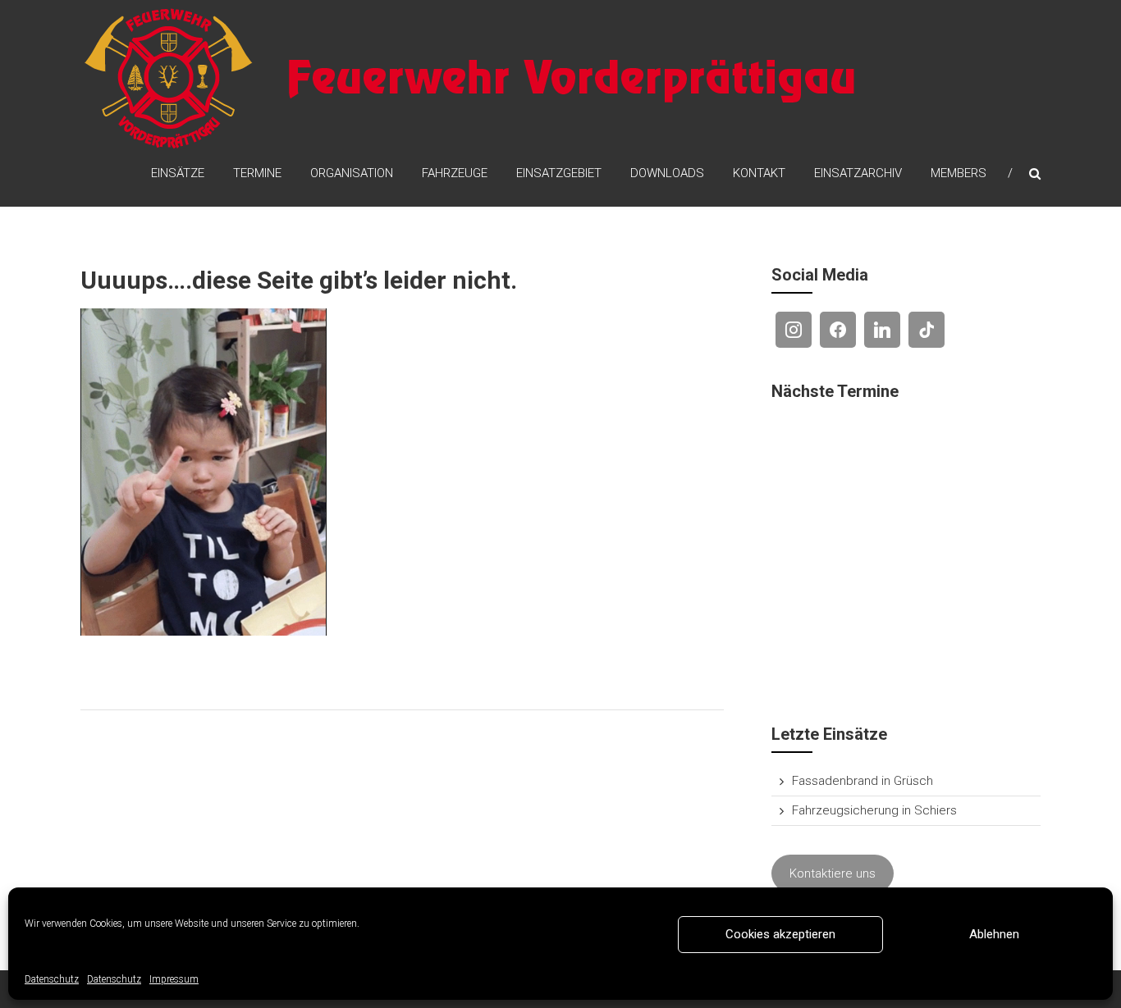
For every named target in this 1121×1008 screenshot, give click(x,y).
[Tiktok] (926, 330)
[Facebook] (838, 330)
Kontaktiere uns (832, 873)
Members (958, 173)
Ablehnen (994, 934)
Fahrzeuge (454, 173)
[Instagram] (793, 330)
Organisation (351, 173)
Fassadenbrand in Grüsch (862, 780)
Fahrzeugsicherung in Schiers (874, 810)
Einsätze (177, 173)
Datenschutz (52, 979)
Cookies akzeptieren (780, 934)
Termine (257, 173)
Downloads (667, 173)
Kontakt (759, 173)
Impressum (174, 979)
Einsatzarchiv (858, 173)
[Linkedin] (882, 330)
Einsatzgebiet (559, 173)
